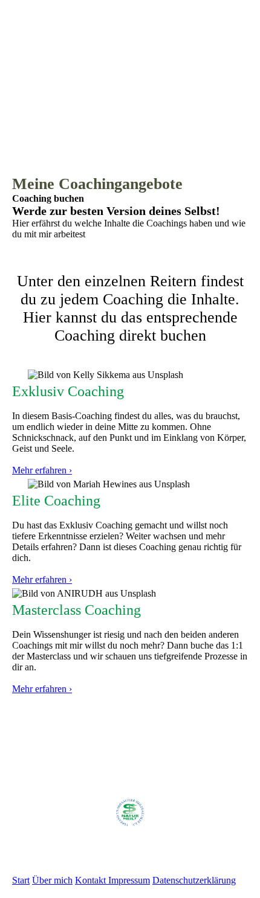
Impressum (129, 880)
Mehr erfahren (40, 689)
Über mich (52, 880)
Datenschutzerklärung (194, 880)
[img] (130, 75)
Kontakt (91, 880)
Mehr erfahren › (42, 470)
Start (21, 880)
